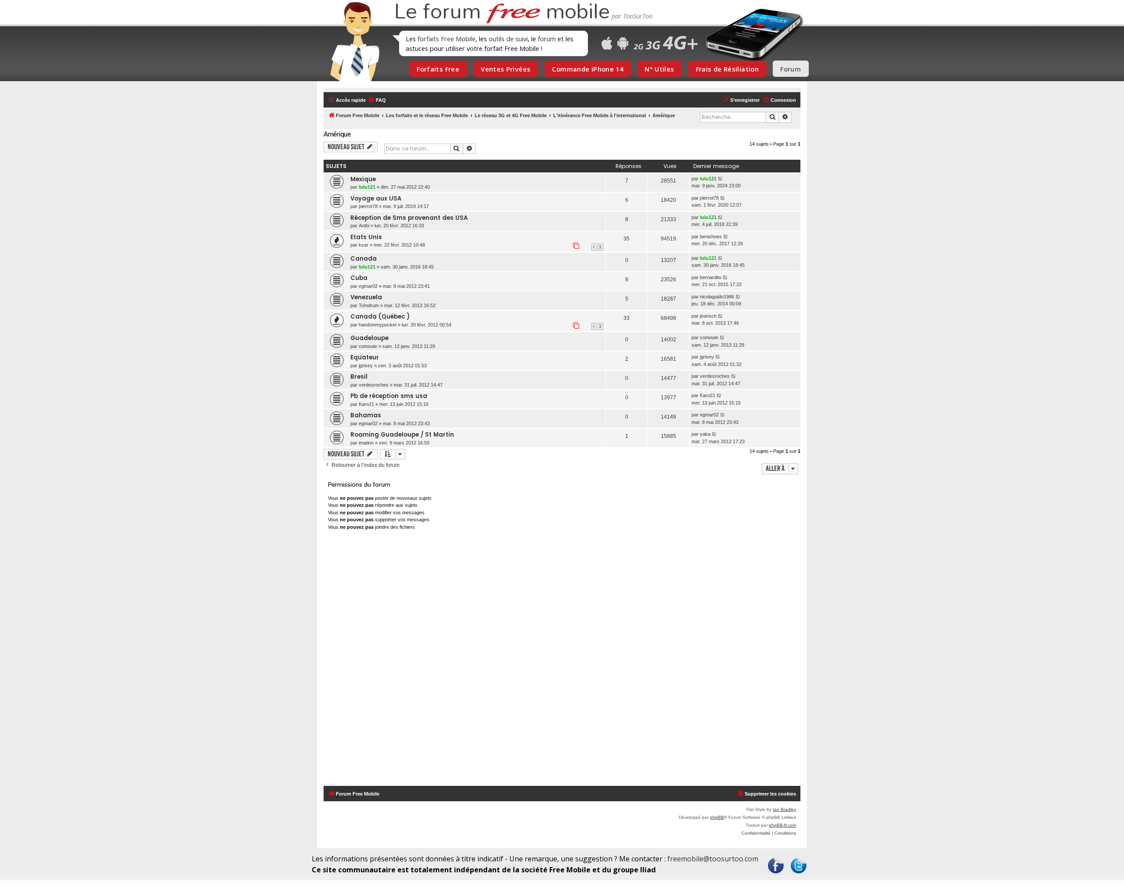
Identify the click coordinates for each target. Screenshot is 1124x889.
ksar (363, 244)
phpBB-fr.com (782, 825)
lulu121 (367, 187)
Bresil (358, 377)
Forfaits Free (438, 69)
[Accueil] (352, 41)
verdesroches (374, 384)
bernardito (710, 277)
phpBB (717, 817)
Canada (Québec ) (380, 316)
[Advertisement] (567, 659)
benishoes (711, 236)
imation (366, 442)
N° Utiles (659, 69)
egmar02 (368, 286)
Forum (790, 69)
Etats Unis (366, 237)
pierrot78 (368, 206)
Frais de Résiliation (727, 69)
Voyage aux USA (375, 198)
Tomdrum (369, 305)
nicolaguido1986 (717, 296)
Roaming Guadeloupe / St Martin (402, 434)
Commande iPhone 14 (587, 69)
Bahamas (365, 415)
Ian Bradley (784, 809)
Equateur (364, 357)
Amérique (337, 134)
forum (547, 38)
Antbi (364, 225)
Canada (363, 259)
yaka (705, 434)
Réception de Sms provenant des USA (409, 218)
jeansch (708, 316)
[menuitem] (377, 100)
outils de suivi (508, 38)
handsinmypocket (377, 324)
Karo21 (366, 404)
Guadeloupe (369, 338)
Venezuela (366, 297)
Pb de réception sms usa (388, 396)
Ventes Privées (505, 69)
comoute (368, 346)
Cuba (358, 278)
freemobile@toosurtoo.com (712, 859)
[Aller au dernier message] (721, 179)
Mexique (363, 179)
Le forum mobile (502, 12)
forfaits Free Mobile (447, 38)
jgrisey (366, 365)
